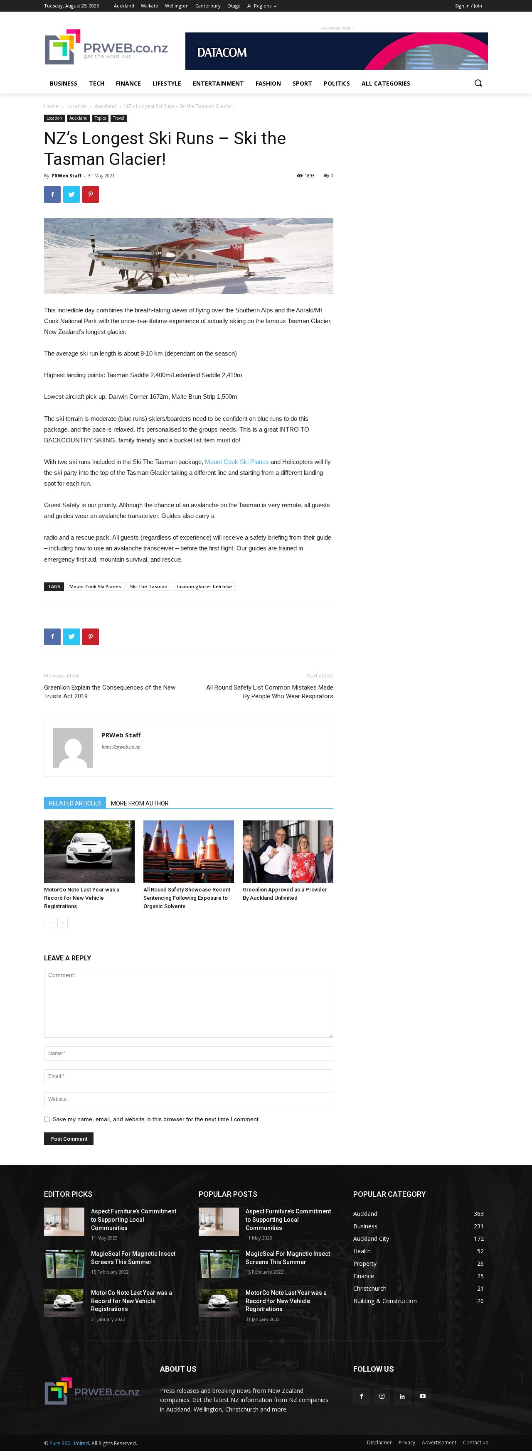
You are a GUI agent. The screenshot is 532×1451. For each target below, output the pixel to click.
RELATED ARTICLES (75, 803)
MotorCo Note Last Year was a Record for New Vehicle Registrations (81, 897)
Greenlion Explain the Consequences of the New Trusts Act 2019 (109, 692)
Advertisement (439, 1442)
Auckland (105, 106)
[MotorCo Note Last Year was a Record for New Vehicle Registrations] (89, 851)
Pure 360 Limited (69, 1443)
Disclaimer (379, 1442)
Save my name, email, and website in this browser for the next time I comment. (156, 1119)
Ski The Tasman (148, 586)
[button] (478, 83)
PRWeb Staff (66, 175)
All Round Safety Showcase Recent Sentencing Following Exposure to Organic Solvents (186, 897)
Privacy (407, 1442)
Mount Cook (222, 461)
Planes (259, 461)
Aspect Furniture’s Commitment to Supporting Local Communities (133, 1219)
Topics (100, 118)
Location (76, 106)
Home (51, 106)
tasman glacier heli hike (204, 586)
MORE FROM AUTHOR (140, 803)
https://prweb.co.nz (121, 746)
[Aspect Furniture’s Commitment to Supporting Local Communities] (64, 1222)
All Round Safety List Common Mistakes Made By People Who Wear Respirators (269, 692)
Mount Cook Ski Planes (95, 586)
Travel (118, 118)
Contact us (475, 1442)
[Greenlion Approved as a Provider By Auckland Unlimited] (288, 851)
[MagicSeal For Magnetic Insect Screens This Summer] (64, 1264)
